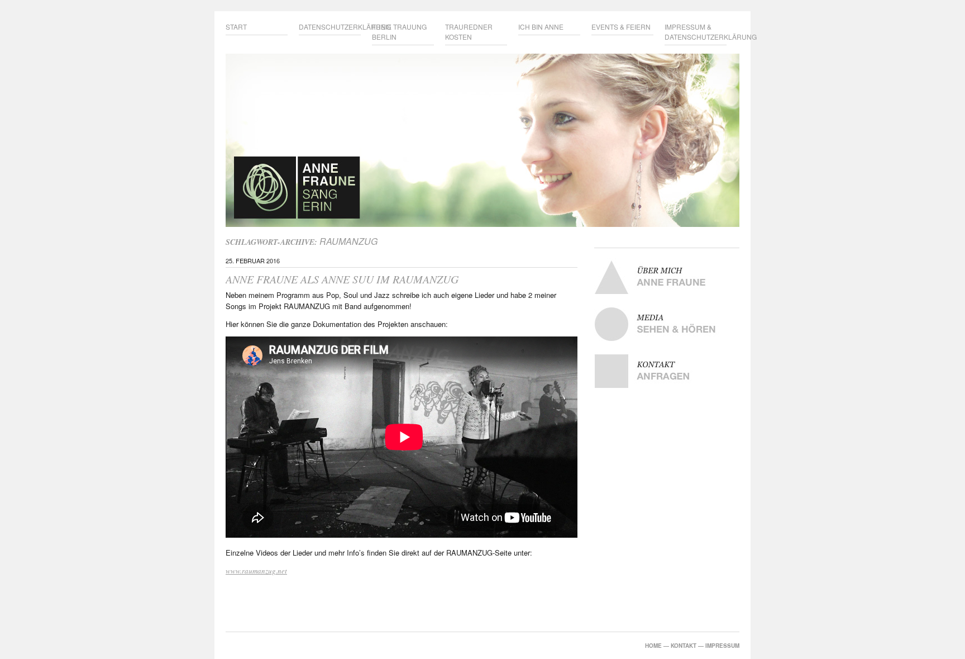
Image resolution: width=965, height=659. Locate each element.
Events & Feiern (621, 26)
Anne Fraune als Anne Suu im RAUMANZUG (342, 279)
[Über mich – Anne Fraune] (666, 277)
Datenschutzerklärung (330, 26)
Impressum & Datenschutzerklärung (696, 31)
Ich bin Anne (540, 26)
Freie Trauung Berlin (399, 31)
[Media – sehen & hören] (666, 324)
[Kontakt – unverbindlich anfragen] (666, 371)
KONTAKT (683, 645)
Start (236, 26)
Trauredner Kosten (469, 31)
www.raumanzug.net (256, 571)
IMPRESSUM (722, 645)
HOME (653, 645)
